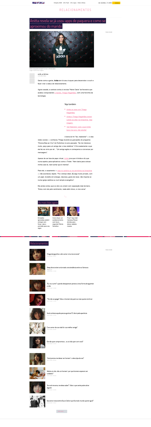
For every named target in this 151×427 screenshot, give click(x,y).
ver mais (60, 411)
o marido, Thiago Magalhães (65, 93)
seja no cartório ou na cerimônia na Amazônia (74, 171)
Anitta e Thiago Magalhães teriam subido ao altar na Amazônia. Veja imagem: (79, 120)
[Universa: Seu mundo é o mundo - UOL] (38, 3)
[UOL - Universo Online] (45, 3)
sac (99, 2)
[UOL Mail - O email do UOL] (103, 3)
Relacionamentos (75, 10)
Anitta (66, 158)
